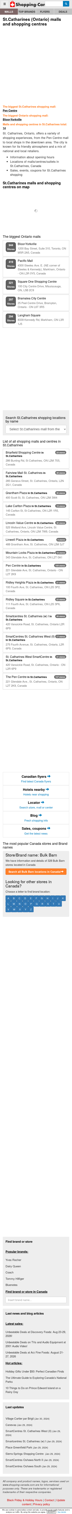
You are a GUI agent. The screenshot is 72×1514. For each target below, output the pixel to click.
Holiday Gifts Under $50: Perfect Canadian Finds (35, 1371)
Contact (49, 1500)
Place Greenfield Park (27, 1447)
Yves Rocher (13, 1260)
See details (62, 1512)
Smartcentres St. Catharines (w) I (34, 1441)
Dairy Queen (13, 1266)
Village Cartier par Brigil (27, 1418)
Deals (63, 11)
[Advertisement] (36, 64)
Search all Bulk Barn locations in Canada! (34, 871)
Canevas (19, 1425)
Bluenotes (12, 1285)
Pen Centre (10, 110)
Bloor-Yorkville (12, 119)
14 (4, 128)
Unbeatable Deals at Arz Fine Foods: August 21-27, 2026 (35, 1354)
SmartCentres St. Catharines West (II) (33, 1433)
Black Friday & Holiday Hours (24, 1500)
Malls (9, 11)
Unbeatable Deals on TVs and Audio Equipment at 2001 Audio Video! (36, 1344)
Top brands (26, 11)
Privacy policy (41, 1504)
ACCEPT (51, 1512)
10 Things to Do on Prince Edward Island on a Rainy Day (33, 1390)
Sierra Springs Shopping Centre (33, 1454)
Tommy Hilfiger (15, 1279)
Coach (9, 1272)
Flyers (45, 11)
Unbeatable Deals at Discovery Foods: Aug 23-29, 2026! (36, 1334)
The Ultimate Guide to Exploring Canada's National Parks (36, 1379)
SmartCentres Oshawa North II (32, 1460)
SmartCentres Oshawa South (31, 1466)
